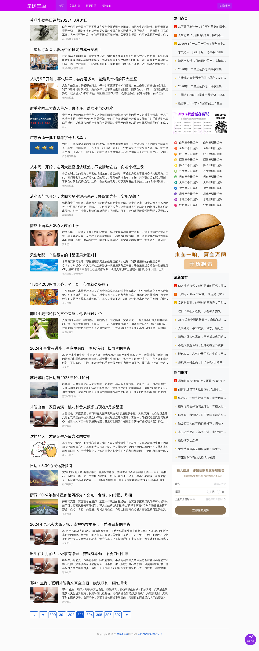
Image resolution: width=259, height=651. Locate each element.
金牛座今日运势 (188, 148)
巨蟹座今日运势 (188, 159)
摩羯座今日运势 (188, 193)
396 (108, 615)
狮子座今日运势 (188, 165)
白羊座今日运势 (188, 142)
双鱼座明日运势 (212, 205)
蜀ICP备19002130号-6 (150, 634)
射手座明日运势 (212, 187)
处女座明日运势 (212, 170)
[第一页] (34, 614)
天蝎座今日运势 (188, 182)
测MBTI (106, 5)
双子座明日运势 (212, 153)
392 (71, 615)
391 (62, 615)
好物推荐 (224, 5)
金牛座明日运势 (212, 148)
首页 (61, 5)
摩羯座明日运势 (212, 193)
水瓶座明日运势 (212, 199)
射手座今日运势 (188, 187)
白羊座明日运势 (212, 142)
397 (118, 615)
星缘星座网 (122, 634)
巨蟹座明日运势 (212, 159)
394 (89, 615)
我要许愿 (91, 5)
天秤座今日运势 (188, 176)
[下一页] (127, 614)
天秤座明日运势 (212, 176)
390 (52, 615)
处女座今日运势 (188, 170)
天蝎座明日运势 (212, 182)
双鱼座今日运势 (188, 205)
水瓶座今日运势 (188, 199)
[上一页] (43, 614)
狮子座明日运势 (212, 165)
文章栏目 (74, 5)
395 (99, 615)
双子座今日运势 (188, 153)
